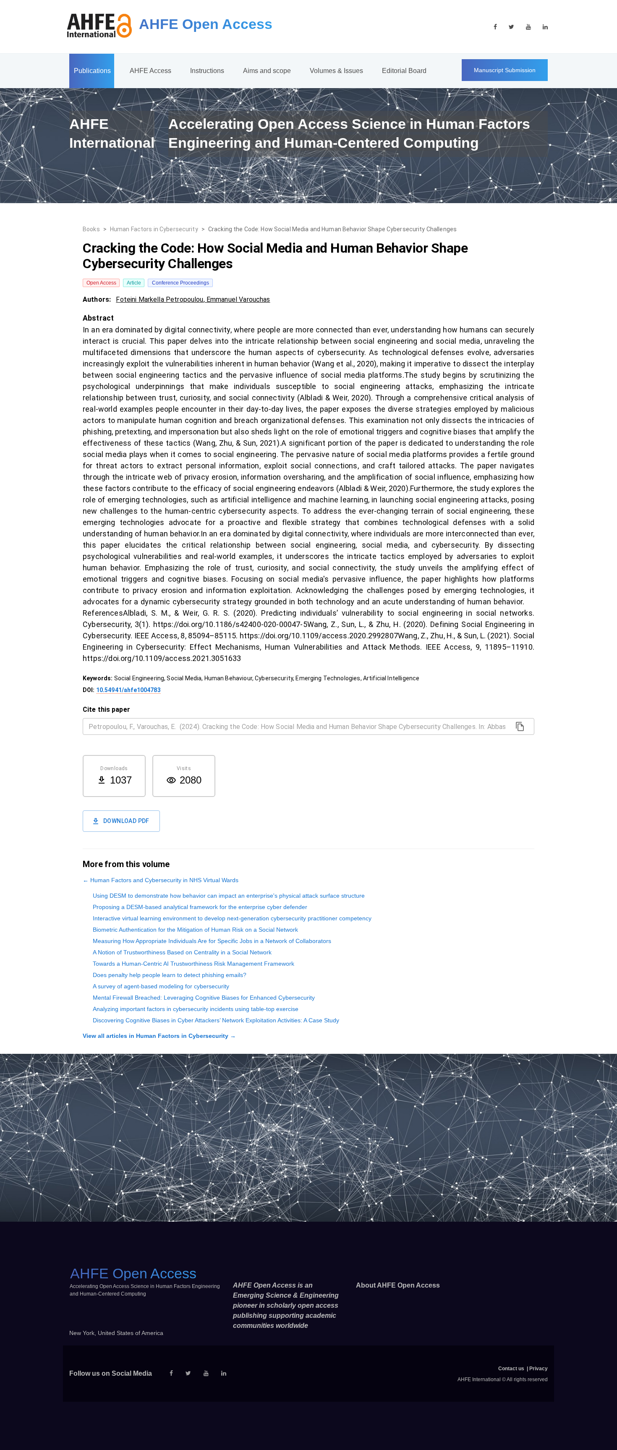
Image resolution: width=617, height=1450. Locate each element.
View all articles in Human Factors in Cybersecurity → (159, 1035)
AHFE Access (150, 70)
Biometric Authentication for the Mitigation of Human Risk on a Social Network (195, 929)
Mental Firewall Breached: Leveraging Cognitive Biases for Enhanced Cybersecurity (204, 997)
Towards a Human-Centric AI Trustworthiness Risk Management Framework (193, 963)
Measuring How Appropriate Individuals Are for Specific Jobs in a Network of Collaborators (212, 941)
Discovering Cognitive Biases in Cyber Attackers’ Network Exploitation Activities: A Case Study (216, 1020)
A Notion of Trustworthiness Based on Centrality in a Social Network (182, 952)
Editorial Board (404, 70)
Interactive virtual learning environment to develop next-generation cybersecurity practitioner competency (232, 918)
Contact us (511, 1369)
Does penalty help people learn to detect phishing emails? (169, 975)
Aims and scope (267, 70)
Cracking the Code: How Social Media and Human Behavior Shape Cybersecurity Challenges (332, 229)
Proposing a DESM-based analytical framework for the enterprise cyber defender (200, 907)
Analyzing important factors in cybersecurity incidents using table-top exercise (195, 1009)
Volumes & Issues (336, 70)
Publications (92, 70)
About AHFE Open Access (398, 1285)
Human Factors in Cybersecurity (154, 229)
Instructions (207, 70)
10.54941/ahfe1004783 (128, 690)
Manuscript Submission (505, 70)
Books (91, 229)
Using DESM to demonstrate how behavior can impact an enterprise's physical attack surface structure (229, 895)
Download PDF (126, 821)
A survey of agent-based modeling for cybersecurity (161, 986)
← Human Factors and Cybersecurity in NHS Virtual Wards (160, 880)
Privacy (538, 1369)
